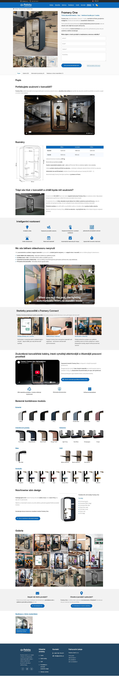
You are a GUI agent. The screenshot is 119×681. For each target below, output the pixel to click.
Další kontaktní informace (93, 65)
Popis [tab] (18, 73)
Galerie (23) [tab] (26, 73)
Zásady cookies (44, 672)
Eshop (89, 5)
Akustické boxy (22, 8)
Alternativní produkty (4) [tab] (37, 73)
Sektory (64, 5)
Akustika (57, 5)
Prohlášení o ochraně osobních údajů (44, 667)
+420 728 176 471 (34, 1)
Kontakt (83, 5)
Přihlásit (97, 1)
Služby (51, 5)
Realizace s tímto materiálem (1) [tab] (55, 73)
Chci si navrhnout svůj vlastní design (28, 518)
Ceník (77, 5)
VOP (41, 661)
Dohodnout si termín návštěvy (82, 605)
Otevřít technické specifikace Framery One (75, 379)
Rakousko (92, 1)
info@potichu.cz (25, 1)
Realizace (71, 5)
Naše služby (43, 658)
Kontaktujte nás (38, 605)
